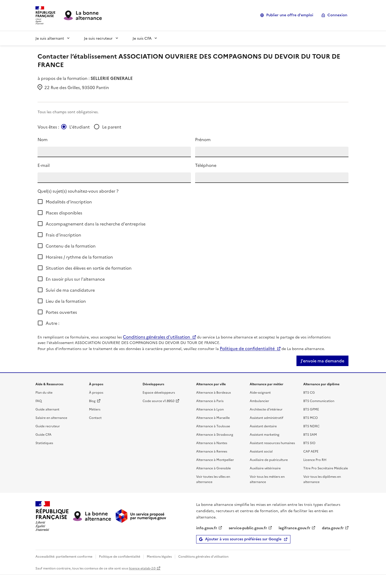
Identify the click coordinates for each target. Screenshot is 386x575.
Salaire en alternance (51, 417)
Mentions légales (159, 556)
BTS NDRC (311, 426)
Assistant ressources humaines (272, 442)
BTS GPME (311, 409)
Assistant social (261, 451)
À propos (96, 392)
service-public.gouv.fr (248, 527)
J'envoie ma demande (322, 361)
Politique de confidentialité (247, 348)
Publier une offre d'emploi (289, 15)
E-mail (44, 165)
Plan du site (44, 392)
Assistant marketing (264, 434)
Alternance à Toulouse (213, 426)
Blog (92, 400)
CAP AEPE (311, 451)
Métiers (94, 409)
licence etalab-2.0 (142, 568)
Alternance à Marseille (213, 417)
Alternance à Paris (209, 400)
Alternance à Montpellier (215, 459)
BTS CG (309, 392)
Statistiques (44, 442)
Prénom (203, 139)
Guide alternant (47, 409)
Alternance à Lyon (210, 409)
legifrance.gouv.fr (294, 527)
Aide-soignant (260, 392)
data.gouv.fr (333, 527)
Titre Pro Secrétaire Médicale (325, 468)
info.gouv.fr (206, 527)
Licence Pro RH (314, 459)
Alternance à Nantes (211, 442)
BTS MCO (310, 417)
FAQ (38, 400)
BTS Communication (318, 400)
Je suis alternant (49, 38)
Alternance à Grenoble (213, 468)
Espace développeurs (159, 392)
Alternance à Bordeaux (213, 392)
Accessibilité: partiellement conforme (63, 556)
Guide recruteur (47, 426)
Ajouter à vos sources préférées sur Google (243, 539)
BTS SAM (310, 434)
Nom (43, 139)
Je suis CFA (142, 38)
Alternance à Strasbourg (214, 434)
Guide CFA (43, 434)
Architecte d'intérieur (266, 409)
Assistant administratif (266, 417)
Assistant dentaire (263, 426)
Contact (95, 417)
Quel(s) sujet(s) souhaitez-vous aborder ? (78, 191)
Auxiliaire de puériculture (269, 459)
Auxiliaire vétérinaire (265, 468)
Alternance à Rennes (211, 451)
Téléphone (205, 165)
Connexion (337, 15)
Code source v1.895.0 (158, 400)
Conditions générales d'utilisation (156, 337)
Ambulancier (259, 400)
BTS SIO (309, 442)
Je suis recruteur (98, 38)
